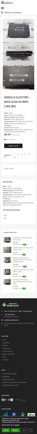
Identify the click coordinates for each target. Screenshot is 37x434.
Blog (4, 357)
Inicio (4, 340)
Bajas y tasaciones (9, 354)
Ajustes (24, 430)
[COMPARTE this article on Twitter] (18, 154)
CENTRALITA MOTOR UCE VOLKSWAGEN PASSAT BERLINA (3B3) (22, 281)
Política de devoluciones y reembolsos (15, 382)
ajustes (17, 425)
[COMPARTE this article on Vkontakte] (28, 154)
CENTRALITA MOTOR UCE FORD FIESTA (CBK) (22, 239)
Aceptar (6, 430)
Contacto (6, 360)
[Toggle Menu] (2, 8)
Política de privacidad (9, 374)
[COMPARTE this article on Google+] (21, 154)
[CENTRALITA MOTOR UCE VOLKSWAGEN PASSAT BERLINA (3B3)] (7, 282)
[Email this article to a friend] (14, 157)
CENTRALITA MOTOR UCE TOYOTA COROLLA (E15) (23, 271)
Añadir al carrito (13, 146)
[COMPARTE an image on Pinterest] (25, 154)
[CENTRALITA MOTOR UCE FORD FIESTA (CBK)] (7, 240)
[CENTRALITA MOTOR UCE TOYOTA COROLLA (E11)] (7, 250)
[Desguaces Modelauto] (10, 2)
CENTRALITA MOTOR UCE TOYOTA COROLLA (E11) (23, 249)
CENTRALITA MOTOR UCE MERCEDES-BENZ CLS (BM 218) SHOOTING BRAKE (22, 259)
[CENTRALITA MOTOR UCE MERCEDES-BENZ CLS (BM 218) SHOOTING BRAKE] (7, 260)
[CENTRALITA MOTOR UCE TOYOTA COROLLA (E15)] (7, 272)
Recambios (6, 342)
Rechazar (15, 430)
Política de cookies (8, 379)
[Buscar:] (17, 13)
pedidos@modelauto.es (11, 320)
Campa (5, 345)
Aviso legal (6, 376)
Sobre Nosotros (8, 351)
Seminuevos (7, 348)
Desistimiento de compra (10, 385)
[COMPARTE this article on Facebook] (14, 154)
